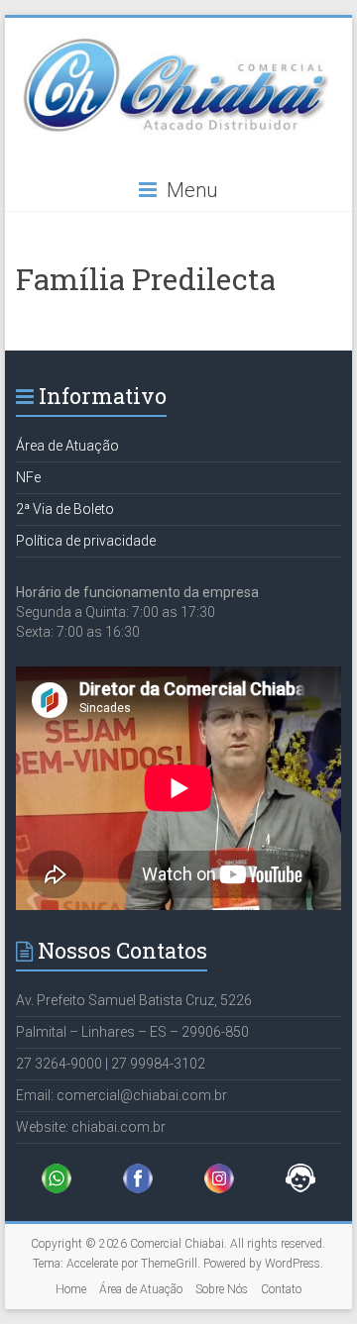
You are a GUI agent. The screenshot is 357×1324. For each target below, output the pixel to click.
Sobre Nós (221, 1289)
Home (71, 1289)
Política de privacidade (86, 541)
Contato (281, 1289)
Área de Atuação (67, 446)
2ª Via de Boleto (65, 509)
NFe (28, 477)
